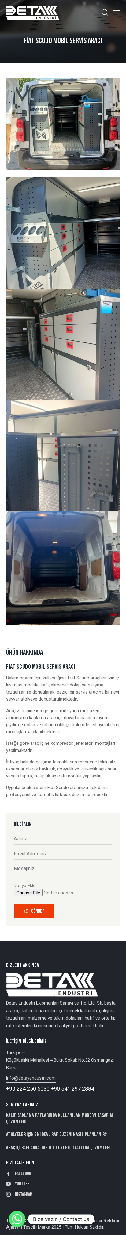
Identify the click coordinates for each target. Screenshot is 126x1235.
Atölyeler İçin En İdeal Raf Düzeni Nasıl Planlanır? (56, 1135)
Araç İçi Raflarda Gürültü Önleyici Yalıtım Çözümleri (58, 1148)
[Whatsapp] (17, 1219)
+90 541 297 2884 (72, 1088)
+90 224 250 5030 (28, 1088)
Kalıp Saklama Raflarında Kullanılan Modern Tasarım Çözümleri (59, 1118)
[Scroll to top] (116, 1225)
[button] (116, 12)
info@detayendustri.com (31, 1078)
